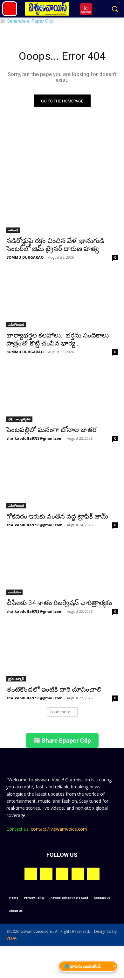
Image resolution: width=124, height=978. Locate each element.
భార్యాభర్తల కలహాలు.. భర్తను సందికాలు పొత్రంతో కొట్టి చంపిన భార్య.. (57, 339)
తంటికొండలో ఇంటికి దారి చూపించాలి (53, 689)
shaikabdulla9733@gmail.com (34, 438)
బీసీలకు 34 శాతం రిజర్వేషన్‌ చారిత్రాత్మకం (59, 603)
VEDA (11, 938)
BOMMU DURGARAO (25, 257)
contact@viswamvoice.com (59, 829)
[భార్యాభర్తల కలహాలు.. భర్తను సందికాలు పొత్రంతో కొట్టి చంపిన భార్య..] (62, 299)
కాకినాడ (13, 230)
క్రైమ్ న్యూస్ (16, 678)
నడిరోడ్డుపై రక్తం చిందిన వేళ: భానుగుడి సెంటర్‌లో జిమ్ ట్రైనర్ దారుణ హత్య (55, 245)
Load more (60, 712)
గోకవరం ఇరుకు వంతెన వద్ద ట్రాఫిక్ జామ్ (57, 516)
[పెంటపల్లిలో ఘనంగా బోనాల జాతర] (62, 394)
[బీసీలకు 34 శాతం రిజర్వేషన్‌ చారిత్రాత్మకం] (62, 567)
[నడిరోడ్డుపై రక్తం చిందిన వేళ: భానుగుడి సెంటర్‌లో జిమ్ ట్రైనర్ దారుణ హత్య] (62, 205)
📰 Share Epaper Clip (62, 740)
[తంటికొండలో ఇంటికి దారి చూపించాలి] (62, 653)
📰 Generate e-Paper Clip (26, 21)
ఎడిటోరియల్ (16, 324)
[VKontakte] (93, 874)
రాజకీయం (14, 592)
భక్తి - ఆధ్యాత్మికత (19, 419)
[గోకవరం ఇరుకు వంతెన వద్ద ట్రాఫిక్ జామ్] (62, 480)
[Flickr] (62, 874)
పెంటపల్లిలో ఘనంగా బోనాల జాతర (51, 430)
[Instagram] (78, 874)
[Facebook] (46, 874)
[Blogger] (30, 874)
